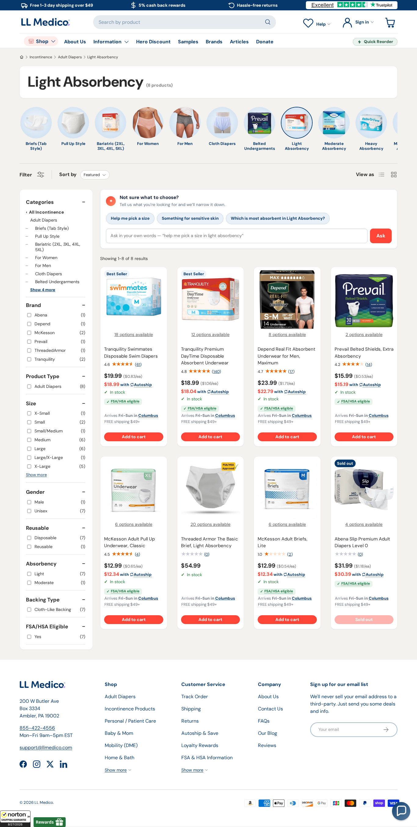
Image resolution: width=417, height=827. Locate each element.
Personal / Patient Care (130, 721)
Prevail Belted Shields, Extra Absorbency (364, 352)
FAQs (264, 721)
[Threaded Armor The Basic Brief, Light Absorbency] (210, 489)
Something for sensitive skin (190, 218)
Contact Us (270, 709)
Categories (40, 202)
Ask (380, 236)
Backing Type (43, 599)
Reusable (37, 528)
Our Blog (267, 733)
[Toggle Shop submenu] (53, 41)
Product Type (42, 376)
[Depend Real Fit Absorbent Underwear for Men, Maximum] (287, 299)
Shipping (191, 709)
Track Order (194, 696)
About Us (75, 41)
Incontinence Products (130, 709)
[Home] (22, 57)
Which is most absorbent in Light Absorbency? (278, 218)
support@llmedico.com (46, 747)
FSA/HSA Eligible (47, 626)
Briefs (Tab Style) (52, 228)
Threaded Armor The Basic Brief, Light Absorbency (209, 542)
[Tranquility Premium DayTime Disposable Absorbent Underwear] (210, 299)
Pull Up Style (47, 236)
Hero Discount (153, 41)
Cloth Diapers (48, 273)
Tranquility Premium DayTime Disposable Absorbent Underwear (205, 356)
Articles (239, 41)
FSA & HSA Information (207, 757)
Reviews (267, 745)
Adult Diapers (70, 57)
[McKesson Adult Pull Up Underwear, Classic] (133, 489)
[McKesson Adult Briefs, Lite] (287, 489)
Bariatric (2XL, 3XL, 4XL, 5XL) (57, 246)
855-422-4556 (37, 728)
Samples (188, 41)
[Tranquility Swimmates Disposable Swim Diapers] (133, 299)
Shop (42, 41)
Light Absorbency (102, 57)
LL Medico (43, 802)
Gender (35, 492)
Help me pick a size (130, 218)
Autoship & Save (199, 733)
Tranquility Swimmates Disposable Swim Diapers (131, 352)
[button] (15, 819)
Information (107, 41)
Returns (190, 721)
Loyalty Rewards (199, 745)
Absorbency (41, 563)
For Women (46, 257)
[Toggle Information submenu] (126, 41)
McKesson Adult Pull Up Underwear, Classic (129, 542)
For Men (43, 265)
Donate (265, 41)
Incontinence (41, 57)
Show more (36, 474)
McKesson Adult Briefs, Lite (282, 542)
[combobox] (184, 22)
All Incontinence (46, 212)
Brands (214, 41)
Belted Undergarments (57, 281)
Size (31, 403)
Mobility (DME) (121, 745)
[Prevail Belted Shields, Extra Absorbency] (364, 299)
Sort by (68, 174)
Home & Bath (119, 757)
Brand (33, 305)
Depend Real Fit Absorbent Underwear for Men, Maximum (286, 356)
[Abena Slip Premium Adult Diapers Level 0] (364, 489)
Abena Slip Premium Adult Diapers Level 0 (362, 542)
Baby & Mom (119, 733)
